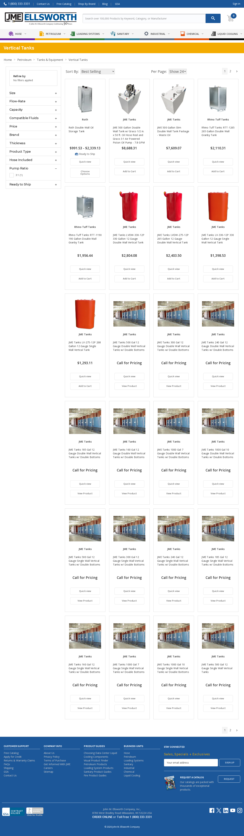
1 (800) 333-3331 (19, 4)
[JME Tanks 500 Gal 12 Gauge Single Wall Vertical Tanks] (218, 636)
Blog (105, 4)
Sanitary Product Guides (97, 771)
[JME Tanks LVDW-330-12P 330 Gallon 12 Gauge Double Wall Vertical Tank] (129, 207)
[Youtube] (232, 810)
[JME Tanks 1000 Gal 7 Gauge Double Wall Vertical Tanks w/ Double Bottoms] (174, 421)
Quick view (85, 161)
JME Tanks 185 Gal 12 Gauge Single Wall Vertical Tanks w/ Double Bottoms (217, 560)
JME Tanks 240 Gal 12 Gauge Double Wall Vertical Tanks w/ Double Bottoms (217, 346)
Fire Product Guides (95, 775)
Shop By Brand (86, 4)
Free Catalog (63, 4)
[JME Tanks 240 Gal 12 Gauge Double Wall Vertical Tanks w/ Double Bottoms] (218, 314)
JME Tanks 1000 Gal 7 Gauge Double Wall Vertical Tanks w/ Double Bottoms (173, 453)
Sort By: (72, 71)
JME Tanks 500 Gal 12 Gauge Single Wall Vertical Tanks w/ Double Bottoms (84, 560)
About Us (49, 753)
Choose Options (85, 172)
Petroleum (130, 756)
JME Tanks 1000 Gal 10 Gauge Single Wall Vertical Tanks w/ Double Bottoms (173, 668)
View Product (129, 386)
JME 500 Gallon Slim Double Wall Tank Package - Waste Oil (173, 131)
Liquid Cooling (132, 775)
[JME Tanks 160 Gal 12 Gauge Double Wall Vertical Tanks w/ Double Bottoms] (129, 421)
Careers (48, 768)
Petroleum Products (95, 764)
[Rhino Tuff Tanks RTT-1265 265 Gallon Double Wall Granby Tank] (218, 99)
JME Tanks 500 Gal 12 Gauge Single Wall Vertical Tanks (216, 668)
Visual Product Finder (96, 760)
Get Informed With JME (57, 764)
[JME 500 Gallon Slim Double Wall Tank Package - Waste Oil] (174, 99)
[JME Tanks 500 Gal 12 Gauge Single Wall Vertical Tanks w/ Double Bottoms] (85, 529)
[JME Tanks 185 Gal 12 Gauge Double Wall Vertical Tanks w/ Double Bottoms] (85, 421)
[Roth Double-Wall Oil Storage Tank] (85, 99)
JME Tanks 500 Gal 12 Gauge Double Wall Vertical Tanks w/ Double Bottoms (129, 346)
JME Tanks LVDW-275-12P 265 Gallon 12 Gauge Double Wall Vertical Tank (173, 238)
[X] (218, 810)
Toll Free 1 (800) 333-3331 (134, 817)
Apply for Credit (13, 756)
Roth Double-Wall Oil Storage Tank (81, 129)
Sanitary (128, 764)
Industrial (129, 768)
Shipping (8, 768)
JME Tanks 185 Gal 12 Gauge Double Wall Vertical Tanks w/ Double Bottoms (85, 453)
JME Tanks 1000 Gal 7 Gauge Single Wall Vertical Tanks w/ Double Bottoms (129, 668)
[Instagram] (239, 810)
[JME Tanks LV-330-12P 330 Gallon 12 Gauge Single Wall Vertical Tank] (218, 207)
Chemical (129, 771)
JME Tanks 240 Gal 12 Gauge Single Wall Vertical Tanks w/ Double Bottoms (173, 560)
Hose (127, 753)
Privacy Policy (51, 756)
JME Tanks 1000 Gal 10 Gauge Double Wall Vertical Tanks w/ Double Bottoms (217, 453)
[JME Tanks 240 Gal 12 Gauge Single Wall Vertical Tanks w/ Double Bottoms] (174, 529)
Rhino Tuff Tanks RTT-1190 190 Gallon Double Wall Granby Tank (85, 238)
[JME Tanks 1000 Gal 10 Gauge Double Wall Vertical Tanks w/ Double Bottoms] (218, 421)
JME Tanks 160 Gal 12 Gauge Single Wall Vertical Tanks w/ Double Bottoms (84, 668)
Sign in (236, 3)
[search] (213, 18)
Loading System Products (98, 768)
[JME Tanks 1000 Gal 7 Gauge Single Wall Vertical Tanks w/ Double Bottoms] (129, 636)
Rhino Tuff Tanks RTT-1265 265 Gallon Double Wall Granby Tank (218, 131)
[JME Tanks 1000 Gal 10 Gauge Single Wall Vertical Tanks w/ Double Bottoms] (174, 636)
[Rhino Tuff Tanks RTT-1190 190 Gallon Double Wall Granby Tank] (85, 207)
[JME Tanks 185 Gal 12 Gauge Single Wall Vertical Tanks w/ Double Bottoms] (218, 529)
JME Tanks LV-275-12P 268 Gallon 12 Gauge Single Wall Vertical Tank (85, 346)
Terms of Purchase (55, 760)
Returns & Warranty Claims (19, 760)
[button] (33, 93)
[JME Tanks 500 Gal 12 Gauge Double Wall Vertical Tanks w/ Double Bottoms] (129, 314)
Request (229, 779)
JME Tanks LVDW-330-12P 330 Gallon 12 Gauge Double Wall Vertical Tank (129, 238)
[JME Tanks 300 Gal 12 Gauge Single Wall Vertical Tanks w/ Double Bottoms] (129, 529)
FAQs (7, 764)
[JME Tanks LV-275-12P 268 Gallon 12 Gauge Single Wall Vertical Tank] (85, 314)
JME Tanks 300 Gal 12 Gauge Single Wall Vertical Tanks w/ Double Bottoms (129, 560)
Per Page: (159, 71)
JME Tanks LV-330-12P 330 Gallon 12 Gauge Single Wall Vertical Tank (217, 238)
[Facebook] (211, 810)
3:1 (19, 175)
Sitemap (48, 771)
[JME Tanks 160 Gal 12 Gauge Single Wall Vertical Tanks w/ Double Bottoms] (85, 636)
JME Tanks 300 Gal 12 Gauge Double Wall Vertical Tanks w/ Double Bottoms (173, 346)
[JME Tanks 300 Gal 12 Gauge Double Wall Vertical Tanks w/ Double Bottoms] (174, 314)
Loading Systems (134, 760)
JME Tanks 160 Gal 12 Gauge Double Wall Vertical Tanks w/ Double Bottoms (129, 453)
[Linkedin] (225, 810)
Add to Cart (129, 171)
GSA (117, 4)
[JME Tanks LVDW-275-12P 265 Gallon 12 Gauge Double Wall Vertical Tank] (174, 207)
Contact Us (43, 4)
